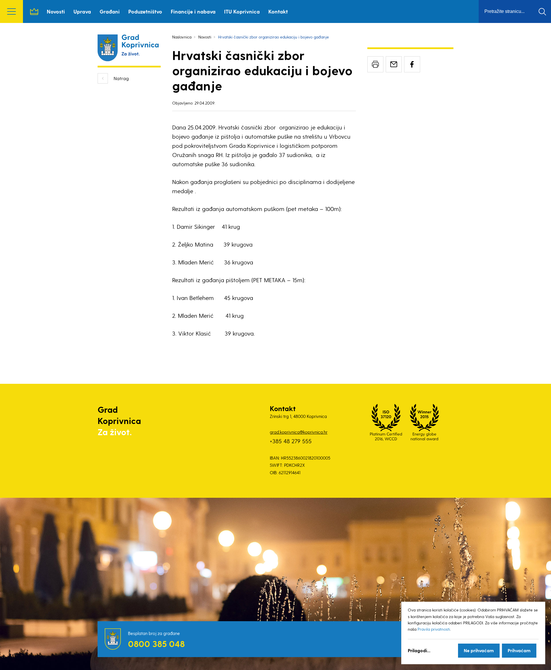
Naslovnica (34, 11)
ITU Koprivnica (242, 11)
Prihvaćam (519, 650)
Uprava (82, 11)
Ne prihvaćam (479, 650)
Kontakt (278, 11)
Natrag (121, 78)
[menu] (11, 11)
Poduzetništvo (145, 11)
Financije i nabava (193, 11)
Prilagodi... (419, 650)
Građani (110, 11)
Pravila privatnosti (434, 629)
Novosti (56, 11)
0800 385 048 (156, 643)
